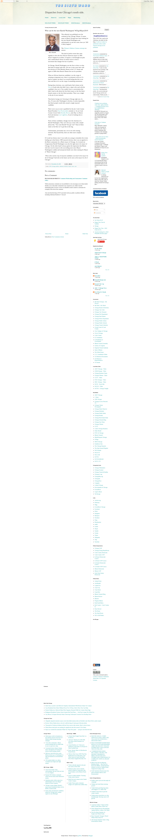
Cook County (98, 335)
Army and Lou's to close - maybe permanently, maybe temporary (102, 138)
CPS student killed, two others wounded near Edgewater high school (53, 761)
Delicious (97, 502)
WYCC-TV (98, 461)
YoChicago (97, 494)
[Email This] (65, 164)
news (73, 166)
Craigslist (97, 483)
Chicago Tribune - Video (101, 375)
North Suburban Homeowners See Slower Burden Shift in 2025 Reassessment (100, 772)
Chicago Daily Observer (101, 409)
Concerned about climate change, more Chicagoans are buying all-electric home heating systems (53, 749)
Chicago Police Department (102, 318)
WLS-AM (97, 454)
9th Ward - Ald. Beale (100, 305)
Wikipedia (97, 537)
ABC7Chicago (98, 395)
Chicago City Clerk (100, 310)
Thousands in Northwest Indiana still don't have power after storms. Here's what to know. (68, 725)
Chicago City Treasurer (100, 312)
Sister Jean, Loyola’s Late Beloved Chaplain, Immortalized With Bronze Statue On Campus (68, 705)
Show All (107, 269)
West (49, 87)
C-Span (96, 397)
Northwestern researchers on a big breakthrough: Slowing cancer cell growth (100, 797)
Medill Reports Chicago (101, 437)
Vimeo (96, 535)
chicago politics (55, 166)
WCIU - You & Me (99, 384)
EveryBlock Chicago (100, 507)
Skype (96, 528)
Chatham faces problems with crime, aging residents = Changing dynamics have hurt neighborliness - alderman (102, 106)
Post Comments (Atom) (58, 237)
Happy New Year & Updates (104, 154)
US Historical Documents (101, 356)
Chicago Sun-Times (100, 422)
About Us (53, 17)
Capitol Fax (98, 585)
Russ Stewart (98, 609)
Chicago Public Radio (100, 413)
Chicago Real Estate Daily (101, 417)
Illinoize (97, 598)
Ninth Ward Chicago (100, 252)
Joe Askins (95, 66)
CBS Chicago (98, 399)
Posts (96, 209)
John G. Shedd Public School (101, 257)
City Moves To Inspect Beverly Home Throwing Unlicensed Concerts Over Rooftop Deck (68, 714)
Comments (98, 213)
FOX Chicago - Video (100, 380)
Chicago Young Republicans (102, 550)
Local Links (62, 17)
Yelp (96, 539)
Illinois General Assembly (101, 343)
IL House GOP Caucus (100, 560)
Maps (69, 17)
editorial (62, 166)
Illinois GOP (98, 571)
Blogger (91, 835)
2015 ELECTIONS (63, 23)
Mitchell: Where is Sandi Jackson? (105, 171)
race (76, 166)
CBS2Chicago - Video (100, 371)
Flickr (96, 511)
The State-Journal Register (101, 448)
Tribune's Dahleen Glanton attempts (74, 48)
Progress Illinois (99, 600)
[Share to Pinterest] (71, 164)
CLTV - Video (98, 377)
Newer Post (48, 233)
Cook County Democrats (101, 552)
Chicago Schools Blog (100, 420)
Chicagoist (97, 478)
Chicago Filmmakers (100, 467)
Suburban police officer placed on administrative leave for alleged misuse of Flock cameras (53, 782)
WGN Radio (98, 450)
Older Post (85, 233)
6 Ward (97, 262)
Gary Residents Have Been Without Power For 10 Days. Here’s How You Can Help (66, 708)
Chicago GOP (98, 548)
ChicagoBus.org (99, 476)
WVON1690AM (99, 459)
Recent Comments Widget (105, 96)
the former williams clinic (100, 55)
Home (46, 17)
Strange (96, 226)
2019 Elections (75, 23)
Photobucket (98, 522)
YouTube (97, 542)
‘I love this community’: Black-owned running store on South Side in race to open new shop (54, 744)
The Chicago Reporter (100, 446)
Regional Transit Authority (101, 348)
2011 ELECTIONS (50, 23)
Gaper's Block (98, 491)
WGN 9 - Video (99, 386)
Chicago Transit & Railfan (101, 472)
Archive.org (98, 500)
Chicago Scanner (99, 470)
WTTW (97, 457)
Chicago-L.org (98, 474)
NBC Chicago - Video (100, 382)
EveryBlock (98, 489)
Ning (96, 520)
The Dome (97, 611)
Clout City (97, 587)
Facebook (97, 509)
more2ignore (98, 266)
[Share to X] (68, 164)
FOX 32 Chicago (99, 433)
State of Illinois (98, 350)
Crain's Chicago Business (101, 428)
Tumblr (96, 531)
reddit (96, 524)
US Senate (97, 362)
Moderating (77, 17)
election (66, 166)
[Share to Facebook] (70, 164)
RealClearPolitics (99, 603)
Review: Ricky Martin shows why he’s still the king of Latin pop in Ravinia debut (66, 723)
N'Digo (96, 439)
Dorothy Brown (65, 113)
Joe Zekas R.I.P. (99, 220)
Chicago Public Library (101, 320)
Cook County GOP (100, 554)
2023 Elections (86, 23)
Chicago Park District (100, 316)
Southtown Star (99, 444)
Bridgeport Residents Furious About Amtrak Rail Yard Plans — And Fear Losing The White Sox (69, 712)
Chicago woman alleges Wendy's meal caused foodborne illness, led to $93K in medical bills (54, 787)
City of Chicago (99, 333)
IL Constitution (98, 337)
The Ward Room (99, 613)
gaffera (79, 835)
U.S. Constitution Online (101, 354)
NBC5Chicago (98, 441)
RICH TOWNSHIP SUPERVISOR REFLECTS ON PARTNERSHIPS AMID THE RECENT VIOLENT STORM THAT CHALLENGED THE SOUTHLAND (100, 746)
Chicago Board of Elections (102, 307)
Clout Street (98, 590)
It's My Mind (98, 248)
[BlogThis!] (67, 164)
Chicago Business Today (101, 373)
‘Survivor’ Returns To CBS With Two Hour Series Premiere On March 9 (76, 741)
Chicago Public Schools (101, 323)
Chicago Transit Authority (101, 325)
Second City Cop (99, 284)
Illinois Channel (99, 435)
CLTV (96, 426)
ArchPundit (98, 583)
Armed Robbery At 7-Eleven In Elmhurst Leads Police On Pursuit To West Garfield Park (77, 746)
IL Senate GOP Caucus (100, 566)
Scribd (96, 526)
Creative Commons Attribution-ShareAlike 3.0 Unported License (101, 678)
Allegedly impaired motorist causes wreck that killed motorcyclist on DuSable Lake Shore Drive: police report (73, 721)
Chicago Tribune (99, 424)
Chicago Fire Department (101, 314)
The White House (99, 352)
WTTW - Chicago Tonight (101, 388)
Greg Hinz (97, 592)
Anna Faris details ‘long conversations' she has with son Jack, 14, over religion (54, 771)
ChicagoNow (98, 481)
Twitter (96, 533)
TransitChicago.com (100, 280)
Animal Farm (98, 581)
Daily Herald (98, 430)
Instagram (97, 513)
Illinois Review (98, 596)
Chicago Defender (99, 411)
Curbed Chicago (99, 485)
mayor (69, 166)
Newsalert (97, 275)
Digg (96, 504)
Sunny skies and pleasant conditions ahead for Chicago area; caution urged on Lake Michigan (54, 792)
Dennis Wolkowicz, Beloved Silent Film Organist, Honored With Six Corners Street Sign (67, 710)
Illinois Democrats (99, 569)
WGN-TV (97, 452)
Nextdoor (97, 517)
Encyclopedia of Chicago (101, 487)
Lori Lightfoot (63, 115)
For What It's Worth (100, 292)
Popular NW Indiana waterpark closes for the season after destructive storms (54, 776)
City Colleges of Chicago (101, 331)
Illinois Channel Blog (100, 594)
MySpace (97, 515)
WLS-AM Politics (99, 615)
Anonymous (96, 54)
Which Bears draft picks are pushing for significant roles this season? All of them (65, 727)
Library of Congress (100, 345)
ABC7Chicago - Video (100, 369)
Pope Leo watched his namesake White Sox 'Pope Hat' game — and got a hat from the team (68, 729)
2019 (50, 166)
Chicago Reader (99, 415)
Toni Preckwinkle (63, 111)
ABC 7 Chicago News (101, 288)
